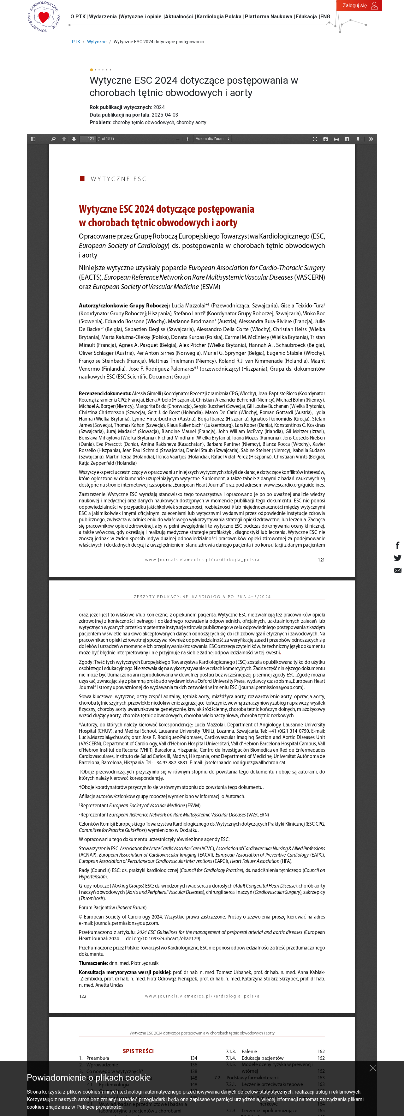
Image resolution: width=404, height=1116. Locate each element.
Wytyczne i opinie (141, 17)
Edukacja (306, 17)
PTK (76, 41)
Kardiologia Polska (219, 17)
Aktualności (179, 17)
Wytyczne (97, 41)
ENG (325, 17)
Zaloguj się (355, 6)
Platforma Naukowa (268, 17)
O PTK (78, 17)
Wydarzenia (103, 17)
